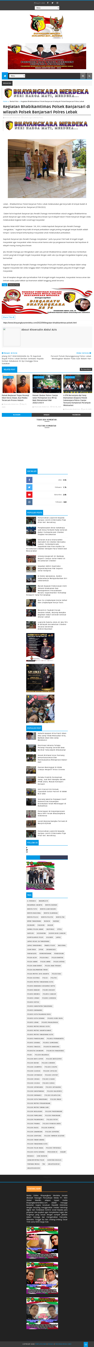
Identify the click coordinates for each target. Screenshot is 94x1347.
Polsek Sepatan (52, 1132)
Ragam (63, 1152)
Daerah (56, 921)
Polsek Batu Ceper (35, 1059)
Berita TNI (60, 917)
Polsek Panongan (52, 1115)
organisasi (51, 949)
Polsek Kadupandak (35, 1091)
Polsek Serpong (34, 1136)
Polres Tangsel (34, 1047)
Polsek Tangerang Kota (37, 1144)
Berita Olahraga (51, 913)
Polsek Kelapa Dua (52, 1095)
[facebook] (48, 3)
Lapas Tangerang (34, 945)
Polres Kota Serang (36, 1018)
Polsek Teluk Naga (35, 1148)
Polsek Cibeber (48, 1063)
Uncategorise (54, 1164)
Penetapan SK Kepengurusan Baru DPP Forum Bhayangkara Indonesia (51, 813)
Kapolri (30, 933)
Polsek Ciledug (33, 1071)
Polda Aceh (32, 958)
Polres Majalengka (50, 1022)
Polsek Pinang (33, 1124)
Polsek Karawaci (34, 1095)
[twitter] (52, 3)
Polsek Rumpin (48, 1128)
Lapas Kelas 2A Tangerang (38, 941)
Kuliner (49, 937)
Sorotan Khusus (54, 1160)
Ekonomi (31, 925)
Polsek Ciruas (33, 1079)
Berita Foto (32, 909)
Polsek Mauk (55, 1099)
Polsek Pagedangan (53, 1111)
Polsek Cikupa (51, 1067)
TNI (43, 1164)
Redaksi (30, 1156)
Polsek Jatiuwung (53, 1087)
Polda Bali (44, 958)
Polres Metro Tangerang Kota (40, 982)
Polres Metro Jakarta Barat (39, 1030)
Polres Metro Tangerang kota (40, 1034)
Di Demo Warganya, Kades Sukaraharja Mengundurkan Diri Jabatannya (52, 578)
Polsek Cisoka (33, 1083)
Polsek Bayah (33, 1063)
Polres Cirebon (49, 998)
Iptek (59, 929)
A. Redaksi (31, 901)
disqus (46, 415)
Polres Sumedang (50, 1043)
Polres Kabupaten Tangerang (39, 1006)
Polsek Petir (52, 1120)
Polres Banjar (33, 990)
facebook (76, 415)
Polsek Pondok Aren (52, 1124)
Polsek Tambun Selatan (54, 1136)
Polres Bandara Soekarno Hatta (41, 986)
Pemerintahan (45, 954)
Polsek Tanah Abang (35, 1140)
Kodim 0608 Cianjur (57, 933)
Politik (54, 978)
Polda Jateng (59, 962)
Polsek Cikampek (34, 1067)
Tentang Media (33, 1164)
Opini (41, 949)
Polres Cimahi (33, 998)
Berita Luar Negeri (48, 909)
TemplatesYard (40, 1344)
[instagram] (57, 3)
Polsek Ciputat (51, 1075)
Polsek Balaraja (42, 1055)
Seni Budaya (42, 1156)
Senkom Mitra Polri (35, 1160)
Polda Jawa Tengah (53, 966)
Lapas (58, 937)
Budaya (47, 921)
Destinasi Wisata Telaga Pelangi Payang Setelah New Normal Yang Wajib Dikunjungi (52, 747)
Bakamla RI (43, 901)
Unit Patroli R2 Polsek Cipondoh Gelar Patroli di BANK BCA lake (52, 791)
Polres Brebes (33, 994)
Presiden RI (53, 1152)
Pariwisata (31, 954)
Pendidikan (59, 954)
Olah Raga (31, 949)
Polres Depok (33, 1002)
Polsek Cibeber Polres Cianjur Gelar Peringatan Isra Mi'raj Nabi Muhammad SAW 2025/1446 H (45, 399)
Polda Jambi (46, 962)
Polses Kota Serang (36, 1152)
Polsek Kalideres (54, 1091)
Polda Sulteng (33, 978)
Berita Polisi (14, 101)
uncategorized (33, 1168)
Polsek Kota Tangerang (37, 1099)
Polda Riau (56, 974)
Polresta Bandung (51, 1047)
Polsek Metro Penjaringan (38, 1103)
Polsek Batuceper (54, 1059)
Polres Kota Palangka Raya (39, 1014)
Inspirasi (50, 929)
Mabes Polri (50, 945)
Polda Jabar (32, 962)
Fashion (41, 925)
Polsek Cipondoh (34, 1075)
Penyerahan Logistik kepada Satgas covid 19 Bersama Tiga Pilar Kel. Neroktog (52, 520)
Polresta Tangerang (55, 1051)
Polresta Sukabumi (35, 1051)
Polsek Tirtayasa (53, 1148)
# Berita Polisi (14, 285)
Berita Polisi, (38, 117)
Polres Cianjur (49, 994)
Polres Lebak (33, 1022)
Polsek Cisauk (49, 1079)
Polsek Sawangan (34, 1132)
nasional (62, 945)
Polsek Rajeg (33, 1128)
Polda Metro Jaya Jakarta (38, 974)
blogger (16, 415)
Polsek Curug (48, 1083)
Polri (29, 1055)
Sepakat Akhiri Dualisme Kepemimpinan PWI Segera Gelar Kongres (50, 568)
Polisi (45, 978)
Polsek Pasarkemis (35, 1120)
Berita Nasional (34, 913)
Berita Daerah (51, 905)
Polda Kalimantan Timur (37, 970)
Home (5, 101)
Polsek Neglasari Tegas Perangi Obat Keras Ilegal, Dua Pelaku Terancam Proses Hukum (15, 398)
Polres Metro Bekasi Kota (38, 1026)
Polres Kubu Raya (55, 1018)
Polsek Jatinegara (35, 1087)
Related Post (9, 369)
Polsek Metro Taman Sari (38, 1107)
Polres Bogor (49, 990)
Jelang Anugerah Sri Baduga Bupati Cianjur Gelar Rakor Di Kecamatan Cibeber (51, 558)
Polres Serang (33, 1043)
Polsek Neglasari (34, 1111)
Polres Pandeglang (35, 1039)
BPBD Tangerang (34, 921)
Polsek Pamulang (34, 1115)
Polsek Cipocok (50, 1071)
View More (87, 369)
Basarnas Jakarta (34, 905)
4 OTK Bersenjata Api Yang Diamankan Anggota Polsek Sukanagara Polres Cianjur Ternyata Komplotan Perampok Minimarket (77, 400)
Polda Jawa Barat (34, 966)
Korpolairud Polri (35, 937)
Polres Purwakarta (55, 1039)
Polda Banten (57, 958)
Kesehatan (41, 933)
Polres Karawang (34, 1010)
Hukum (50, 925)
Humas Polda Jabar (35, 929)
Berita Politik (47, 917)
